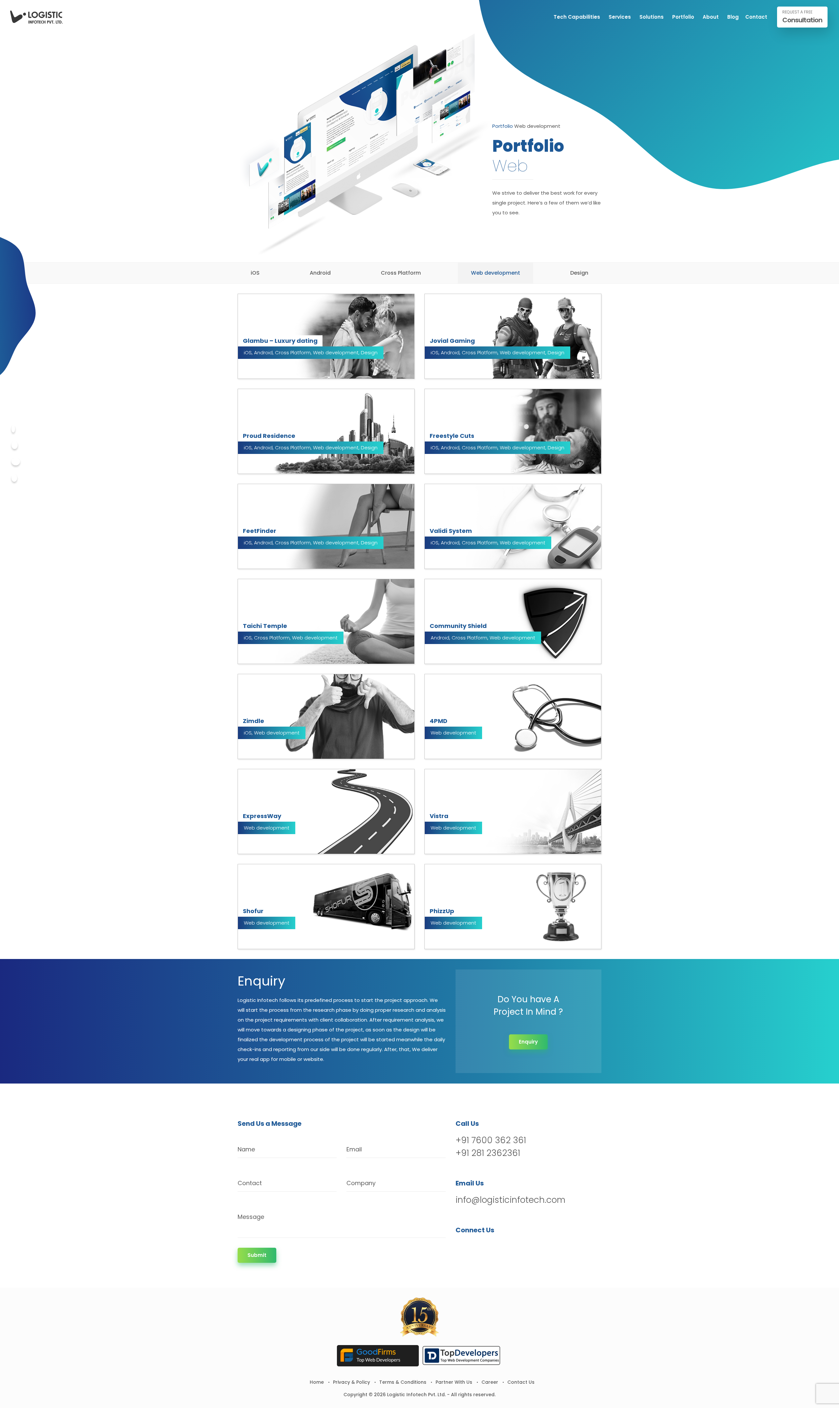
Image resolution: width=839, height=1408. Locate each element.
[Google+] (15, 461)
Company (361, 1183)
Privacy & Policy (351, 1382)
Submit (256, 1255)
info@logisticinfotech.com (510, 1200)
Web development (495, 273)
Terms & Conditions (402, 1382)
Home (317, 1382)
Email (354, 1149)
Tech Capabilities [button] (577, 16)
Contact (756, 16)
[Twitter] (14, 445)
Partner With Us (454, 1382)
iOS (255, 273)
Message (251, 1217)
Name (246, 1149)
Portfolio (683, 16)
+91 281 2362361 (488, 1153)
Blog (733, 16)
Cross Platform (401, 273)
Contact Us (521, 1382)
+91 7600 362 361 (491, 1140)
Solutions (651, 16)
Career (489, 1382)
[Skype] (14, 478)
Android (320, 273)
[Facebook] (13, 429)
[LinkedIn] (495, 1247)
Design (579, 273)
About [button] (711, 16)
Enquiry (528, 1041)
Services (620, 16)
